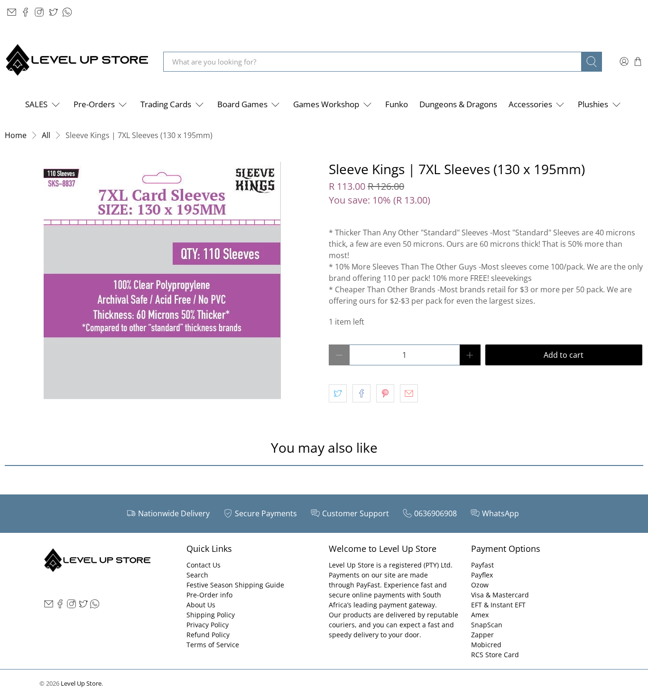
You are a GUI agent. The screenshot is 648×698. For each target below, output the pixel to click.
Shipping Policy (210, 614)
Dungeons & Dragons (458, 104)
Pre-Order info (209, 594)
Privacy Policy (207, 624)
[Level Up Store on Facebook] (25, 12)
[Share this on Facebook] (361, 393)
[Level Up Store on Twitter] (53, 12)
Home (16, 135)
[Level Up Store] (77, 61)
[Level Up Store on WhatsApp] (67, 12)
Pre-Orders (94, 104)
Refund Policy (208, 634)
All (46, 135)
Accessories (530, 104)
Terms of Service (212, 644)
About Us (200, 604)
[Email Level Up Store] (11, 12)
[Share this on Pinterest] (385, 393)
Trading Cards (165, 104)
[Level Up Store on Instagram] (39, 12)
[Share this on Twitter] (338, 393)
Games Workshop (326, 104)
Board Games (242, 104)
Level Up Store (81, 683)
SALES (36, 104)
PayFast (368, 584)
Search (197, 574)
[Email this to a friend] (409, 393)
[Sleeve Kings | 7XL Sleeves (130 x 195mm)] (162, 280)
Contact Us (203, 564)
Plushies (593, 104)
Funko (396, 104)
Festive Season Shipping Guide (235, 584)
